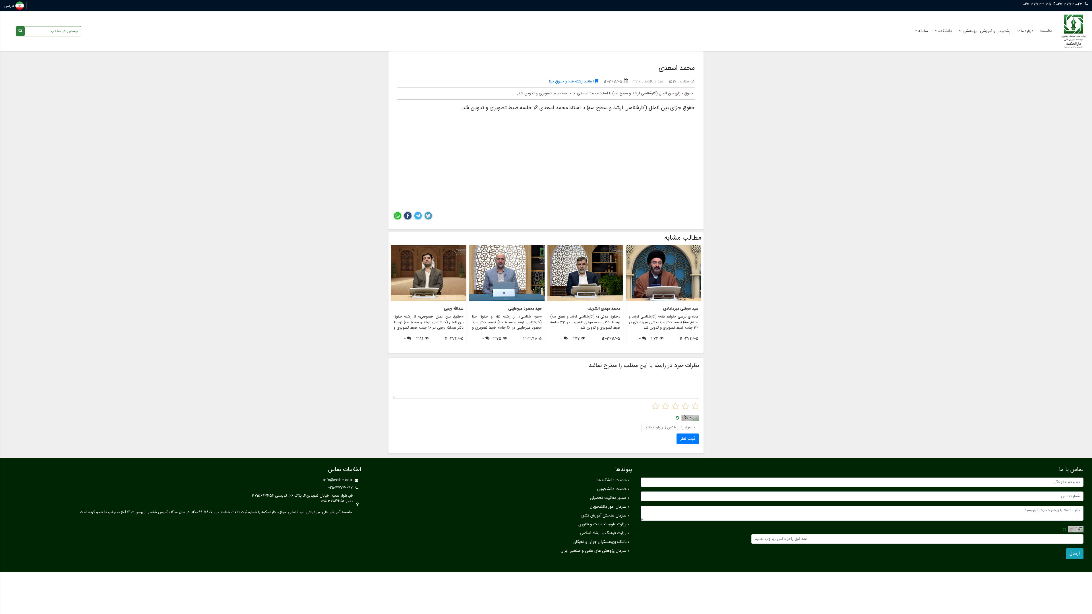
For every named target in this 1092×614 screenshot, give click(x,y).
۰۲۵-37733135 (1037, 4)
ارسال (1075, 553)
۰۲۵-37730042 (1069, 4)
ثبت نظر (687, 439)
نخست (1046, 31)
